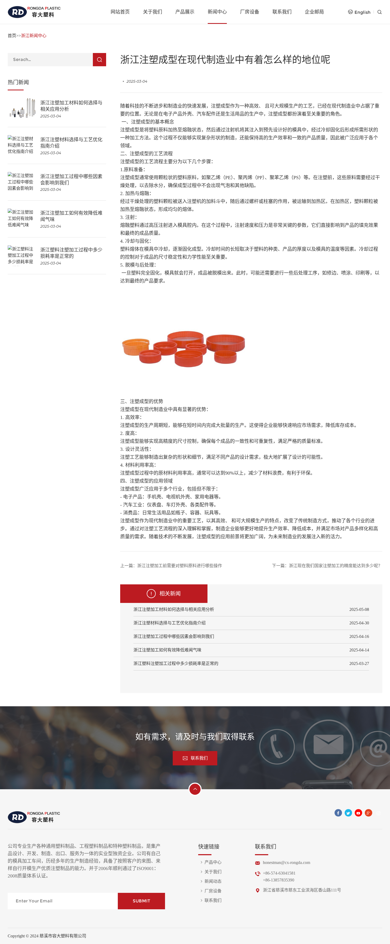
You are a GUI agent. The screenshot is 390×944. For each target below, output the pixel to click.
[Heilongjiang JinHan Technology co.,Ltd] (34, 12)
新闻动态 (213, 881)
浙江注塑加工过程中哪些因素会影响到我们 (173, 636)
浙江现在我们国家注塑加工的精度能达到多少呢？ (335, 565)
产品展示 (184, 12)
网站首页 (120, 12)
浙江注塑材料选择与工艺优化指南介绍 (169, 623)
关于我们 (152, 12)
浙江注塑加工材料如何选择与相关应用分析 (173, 609)
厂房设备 (249, 12)
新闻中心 (217, 12)
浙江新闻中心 (33, 35)
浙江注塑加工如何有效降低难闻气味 (167, 650)
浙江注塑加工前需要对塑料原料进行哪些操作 (179, 565)
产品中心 (213, 862)
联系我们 (282, 12)
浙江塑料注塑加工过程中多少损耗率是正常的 (175, 663)
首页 (12, 35)
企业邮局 (314, 12)
